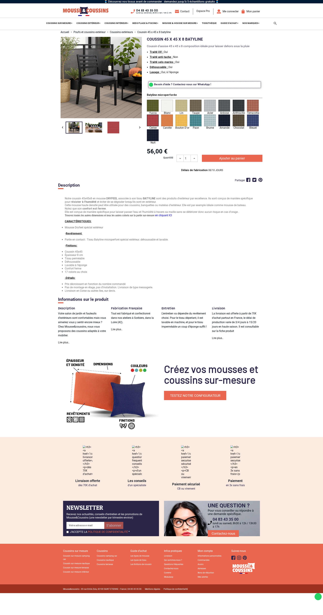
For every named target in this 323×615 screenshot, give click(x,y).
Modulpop (168, 577)
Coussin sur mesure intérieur (76, 572)
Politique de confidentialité (176, 589)
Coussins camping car (107, 556)
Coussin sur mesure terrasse (76, 568)
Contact (184, 11)
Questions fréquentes (173, 564)
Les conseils (137, 481)
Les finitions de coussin (141, 564)
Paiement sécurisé (186, 484)
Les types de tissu (138, 560)
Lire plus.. (63, 342)
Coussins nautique (105, 560)
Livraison (168, 556)
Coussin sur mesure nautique (76, 563)
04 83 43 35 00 (147, 10)
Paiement (235, 481)
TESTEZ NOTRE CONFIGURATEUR (195, 396)
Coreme (167, 573)
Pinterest (260, 180)
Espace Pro (203, 11)
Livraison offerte (87, 481)
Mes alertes (203, 577)
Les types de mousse (139, 556)
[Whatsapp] (318, 596)
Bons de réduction (206, 573)
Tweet (254, 180)
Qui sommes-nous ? (173, 560)
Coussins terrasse (105, 564)
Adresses (202, 568)
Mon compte (205, 551)
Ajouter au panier (232, 158)
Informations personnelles (209, 556)
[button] (204, 95)
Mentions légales (152, 589)
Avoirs (200, 564)
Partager (248, 180)
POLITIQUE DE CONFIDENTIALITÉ (108, 531)
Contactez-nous (223, 533)
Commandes (203, 560)
